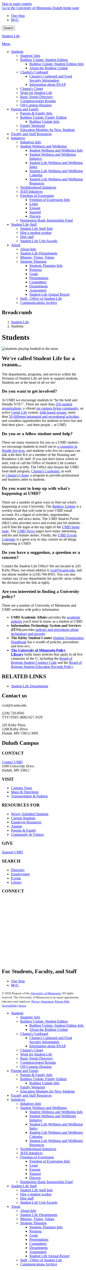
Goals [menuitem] (33, 274)
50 (11, 416)
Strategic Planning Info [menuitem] (46, 266)
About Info (28, 1211)
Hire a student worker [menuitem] (36, 233)
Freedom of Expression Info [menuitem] (49, 200)
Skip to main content (17, 4)
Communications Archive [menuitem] (38, 303)
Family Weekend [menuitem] (32, 126)
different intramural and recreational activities (46, 416)
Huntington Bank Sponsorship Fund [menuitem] (46, 220)
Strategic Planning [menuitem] (33, 261)
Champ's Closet (17, 475)
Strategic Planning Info (46, 1227)
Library (16, 882)
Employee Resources (26, 822)
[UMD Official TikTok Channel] (36, 957)
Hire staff (27, 1198)
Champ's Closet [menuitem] (31, 89)
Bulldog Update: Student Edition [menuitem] (44, 60)
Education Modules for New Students (47, 1091)
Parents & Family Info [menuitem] (36, 113)
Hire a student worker (36, 1194)
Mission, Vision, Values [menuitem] (37, 257)
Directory (18, 870)
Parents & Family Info (36, 1075)
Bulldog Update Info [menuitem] (44, 121)
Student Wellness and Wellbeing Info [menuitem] (56, 150)
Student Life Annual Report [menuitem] (49, 294)
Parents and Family (25, 1071)
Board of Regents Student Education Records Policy (46, 665)
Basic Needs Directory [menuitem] (36, 97)
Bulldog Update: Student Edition (44, 1021)
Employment (20, 874)
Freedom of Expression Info (49, 1161)
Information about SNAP (47, 1046)
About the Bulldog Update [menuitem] (48, 68)
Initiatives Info (30, 1104)
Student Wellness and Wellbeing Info (56, 1112)
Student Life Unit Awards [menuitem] (38, 241)
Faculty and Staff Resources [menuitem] (31, 134)
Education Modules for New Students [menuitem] (47, 130)
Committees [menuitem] (38, 282)
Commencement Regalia (38, 1062)
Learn (33, 1165)
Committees (38, 1244)
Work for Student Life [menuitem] (36, 93)
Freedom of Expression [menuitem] (37, 196)
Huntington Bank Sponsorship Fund (46, 1182)
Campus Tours (21, 788)
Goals (33, 1235)
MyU (15, 20)
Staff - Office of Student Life (41, 1260)
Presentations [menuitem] (38, 278)
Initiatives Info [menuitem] (30, 142)
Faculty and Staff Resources (31, 1095)
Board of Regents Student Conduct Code (41, 660)
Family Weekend (32, 1087)
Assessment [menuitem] (37, 290)
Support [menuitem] (35, 212)
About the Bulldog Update (48, 1030)
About (15, 1206)
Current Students (23, 818)
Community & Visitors (27, 834)
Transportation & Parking (29, 796)
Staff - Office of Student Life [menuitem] (41, 298)
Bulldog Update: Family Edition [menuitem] (43, 117)
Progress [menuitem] (35, 270)
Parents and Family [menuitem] (25, 109)
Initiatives (18, 1099)
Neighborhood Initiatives (38, 1149)
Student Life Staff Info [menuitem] (36, 228)
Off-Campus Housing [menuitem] (36, 105)
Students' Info (30, 1017)
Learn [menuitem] (33, 204)
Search (8, 28)
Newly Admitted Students (29, 814)
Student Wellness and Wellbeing (43, 1108)
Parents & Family (23, 830)
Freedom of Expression (37, 1157)
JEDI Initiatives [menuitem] (31, 191)
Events (16, 878)
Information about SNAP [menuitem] (47, 84)
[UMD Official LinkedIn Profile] (36, 945)
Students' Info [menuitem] (30, 56)
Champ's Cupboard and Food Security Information (50, 1040)
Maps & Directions (25, 792)
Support (35, 1174)
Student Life (11, 36)
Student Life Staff (24, 1186)
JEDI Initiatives (31, 1153)
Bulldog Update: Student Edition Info (56, 1025)
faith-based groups (53, 412)
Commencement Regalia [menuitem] (38, 101)
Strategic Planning (33, 1223)
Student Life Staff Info (36, 1190)
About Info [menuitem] (28, 249)
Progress (35, 1231)
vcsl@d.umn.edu (62, 570)
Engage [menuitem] (34, 208)
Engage (34, 1169)
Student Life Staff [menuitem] (24, 224)
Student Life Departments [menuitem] (38, 253)
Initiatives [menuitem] (18, 138)
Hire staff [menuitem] (27, 237)
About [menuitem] (15, 245)
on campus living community (57, 408)
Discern (35, 1178)
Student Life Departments (29, 686)
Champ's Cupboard (45, 471)
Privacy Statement (42, 1001)
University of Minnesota (46, 993)
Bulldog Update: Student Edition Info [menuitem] (56, 64)
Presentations (38, 1239)
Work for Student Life (36, 1054)
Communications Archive (38, 1264)
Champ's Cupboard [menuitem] (34, 72)
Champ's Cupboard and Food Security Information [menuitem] (50, 78)
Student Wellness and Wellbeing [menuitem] (43, 146)
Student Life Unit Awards (38, 1202)
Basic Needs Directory (36, 1058)
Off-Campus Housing (36, 1067)
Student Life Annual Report (49, 1256)
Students (17, 1013)
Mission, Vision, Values (37, 1219)
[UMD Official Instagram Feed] (36, 920)
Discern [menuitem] (35, 216)
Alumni (16, 826)
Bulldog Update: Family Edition (43, 1079)
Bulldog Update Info (44, 1083)
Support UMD (12, 852)
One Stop (18, 16)
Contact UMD (12, 762)
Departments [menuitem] (38, 286)
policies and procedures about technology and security (44, 632)
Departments (38, 1248)
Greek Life (19, 412)
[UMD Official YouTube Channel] (36, 933)
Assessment (37, 1252)
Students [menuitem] (17, 52)
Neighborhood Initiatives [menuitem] (38, 187)
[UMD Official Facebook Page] (36, 908)
